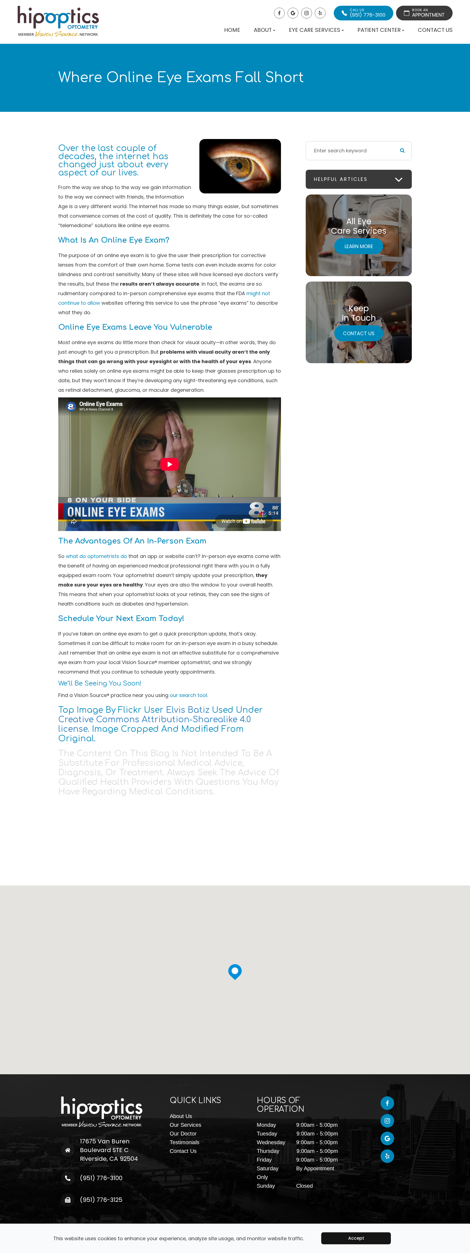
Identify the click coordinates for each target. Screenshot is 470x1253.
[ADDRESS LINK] (79, 1141)
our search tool (188, 695)
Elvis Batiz (187, 710)
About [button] (263, 30)
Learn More (359, 246)
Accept (356, 1238)
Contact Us (435, 30)
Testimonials (184, 1142)
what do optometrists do (96, 556)
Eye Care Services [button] (314, 30)
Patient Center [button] (379, 30)
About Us (181, 1116)
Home (232, 30)
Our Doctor (183, 1134)
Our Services (185, 1125)
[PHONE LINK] (76, 1175)
